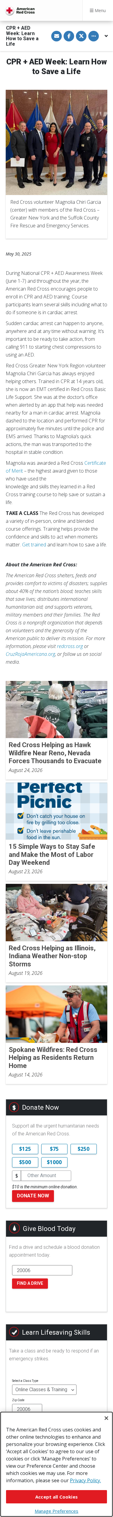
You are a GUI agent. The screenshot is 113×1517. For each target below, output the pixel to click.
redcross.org (70, 646)
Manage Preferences (56, 1511)
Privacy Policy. (85, 1480)
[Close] (106, 1418)
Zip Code (18, 1400)
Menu (99, 10)
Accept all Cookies (56, 1497)
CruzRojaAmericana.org (30, 654)
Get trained (34, 544)
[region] (56, 1464)
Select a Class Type (25, 1380)
